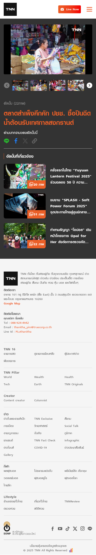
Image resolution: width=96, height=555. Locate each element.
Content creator (14, 400)
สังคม (68, 418)
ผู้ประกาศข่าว (72, 353)
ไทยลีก (7, 485)
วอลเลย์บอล (11, 478)
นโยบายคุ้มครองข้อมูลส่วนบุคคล (48, 546)
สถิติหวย (39, 508)
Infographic (72, 440)
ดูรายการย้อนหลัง (44, 353)
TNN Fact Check (44, 440)
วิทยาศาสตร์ (41, 426)
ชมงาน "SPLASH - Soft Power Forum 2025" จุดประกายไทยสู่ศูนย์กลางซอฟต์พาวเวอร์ (69, 206)
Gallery (8, 455)
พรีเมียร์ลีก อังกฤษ (75, 471)
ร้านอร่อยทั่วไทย (13, 501)
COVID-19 (40, 447)
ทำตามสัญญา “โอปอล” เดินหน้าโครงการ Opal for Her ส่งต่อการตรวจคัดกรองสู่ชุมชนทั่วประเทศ (70, 236)
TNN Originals (74, 384)
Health (69, 377)
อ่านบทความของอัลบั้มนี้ (21, 132)
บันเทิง (37, 433)
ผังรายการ (10, 361)
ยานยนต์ (8, 440)
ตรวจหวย (9, 508)
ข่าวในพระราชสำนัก (14, 418)
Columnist (40, 400)
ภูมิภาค (68, 433)
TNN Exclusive (43, 418)
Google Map (12, 303)
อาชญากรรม (11, 433)
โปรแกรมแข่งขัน (43, 471)
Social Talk (72, 426)
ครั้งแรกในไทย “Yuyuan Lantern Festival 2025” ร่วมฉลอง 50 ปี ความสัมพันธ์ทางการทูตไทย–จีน (70, 176)
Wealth (39, 377)
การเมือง (9, 426)
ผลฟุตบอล (10, 471)
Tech (7, 384)
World (8, 377)
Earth (37, 384)
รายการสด (9, 353)
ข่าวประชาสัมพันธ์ (74, 447)
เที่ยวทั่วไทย (40, 501)
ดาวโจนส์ (9, 447)
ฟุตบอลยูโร (40, 478)
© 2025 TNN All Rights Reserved (45, 550)
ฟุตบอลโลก (71, 478)
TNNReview (72, 501)
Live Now (72, 9)
